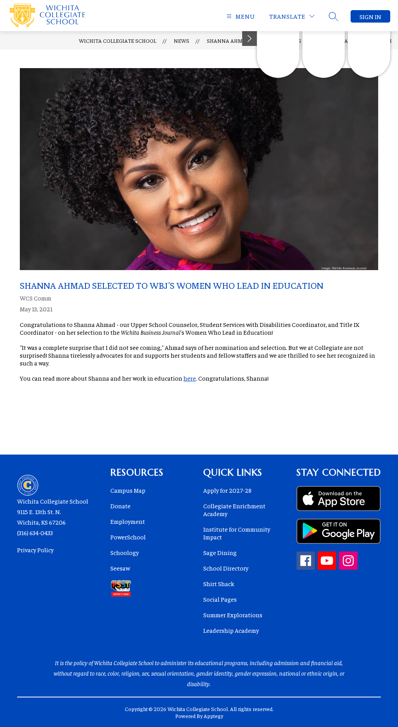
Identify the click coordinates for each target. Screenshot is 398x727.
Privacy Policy (35, 549)
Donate (120, 505)
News (181, 40)
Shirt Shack (218, 583)
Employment (127, 521)
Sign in (370, 16)
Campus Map (127, 490)
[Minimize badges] (249, 38)
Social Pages (220, 599)
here (189, 378)
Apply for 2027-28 (227, 490)
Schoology (124, 552)
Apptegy (213, 715)
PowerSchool (128, 537)
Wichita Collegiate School (117, 40)
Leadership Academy (231, 630)
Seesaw (120, 568)
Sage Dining (220, 552)
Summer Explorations (232, 614)
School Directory (225, 568)
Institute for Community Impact (236, 533)
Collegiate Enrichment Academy (234, 509)
